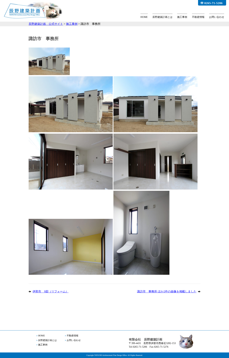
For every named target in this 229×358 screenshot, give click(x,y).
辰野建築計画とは (162, 17)
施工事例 (182, 17)
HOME (144, 17)
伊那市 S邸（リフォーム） (51, 291)
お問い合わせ (216, 17)
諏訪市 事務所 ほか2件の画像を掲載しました (166, 291)
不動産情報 (198, 17)
